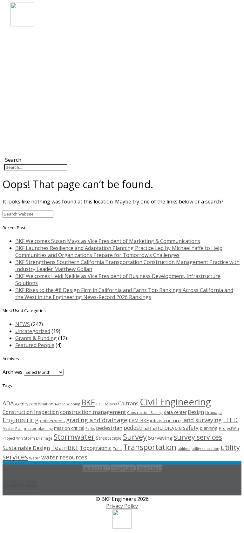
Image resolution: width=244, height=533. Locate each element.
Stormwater (74, 437)
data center (175, 412)
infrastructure (165, 420)
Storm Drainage (38, 438)
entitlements (52, 420)
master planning (38, 428)
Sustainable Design (26, 447)
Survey (135, 436)
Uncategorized (32, 331)
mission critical (69, 428)
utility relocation (205, 448)
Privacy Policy (122, 505)
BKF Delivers (106, 404)
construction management (93, 412)
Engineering (21, 420)
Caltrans (128, 403)
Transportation (149, 447)
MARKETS (30, 44)
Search (13, 159)
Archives (13, 371)
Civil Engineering (175, 401)
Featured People (34, 345)
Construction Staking (145, 412)
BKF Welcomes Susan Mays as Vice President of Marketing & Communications (107, 241)
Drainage (213, 412)
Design (196, 412)
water (34, 458)
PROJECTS (30, 58)
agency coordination (34, 404)
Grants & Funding (36, 338)
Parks (90, 428)
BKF (88, 402)
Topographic (96, 447)
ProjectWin (229, 428)
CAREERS (29, 65)
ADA (8, 403)
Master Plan (13, 428)
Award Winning (67, 404)
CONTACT (30, 79)
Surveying (160, 437)
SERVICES (30, 51)
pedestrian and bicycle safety (161, 427)
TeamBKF (64, 447)
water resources (64, 457)
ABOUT (28, 37)
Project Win (13, 438)
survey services (198, 437)
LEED (230, 420)
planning (209, 428)
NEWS (26, 72)
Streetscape (109, 438)
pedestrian (109, 427)
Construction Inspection (31, 412)
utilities (184, 448)
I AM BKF (139, 420)
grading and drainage (96, 420)
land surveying (202, 420)
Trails (117, 448)
